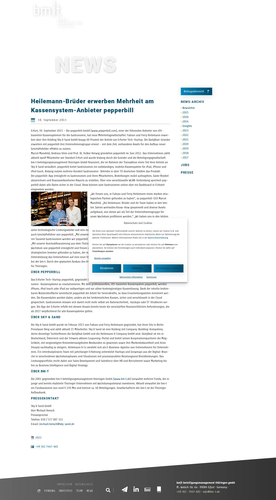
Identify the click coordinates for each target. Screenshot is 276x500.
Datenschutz (84, 484)
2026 (185, 117)
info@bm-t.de (211, 491)
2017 (185, 157)
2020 (185, 144)
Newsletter (188, 108)
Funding (164, 14)
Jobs (185, 165)
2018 (185, 153)
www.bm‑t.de (122, 379)
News (218, 14)
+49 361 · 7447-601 (188, 491)
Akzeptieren (106, 268)
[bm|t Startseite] (39, 491)
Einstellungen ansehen (169, 268)
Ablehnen (137, 268)
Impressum (151, 277)
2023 (38, 437)
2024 (185, 121)
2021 (185, 139)
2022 (185, 135)
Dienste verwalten (102, 258)
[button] (108, 490)
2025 (185, 112)
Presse (187, 172)
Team (204, 14)
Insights (187, 126)
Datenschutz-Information (131, 277)
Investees (185, 14)
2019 (185, 148)
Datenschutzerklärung (158, 237)
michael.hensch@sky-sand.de (56, 424)
